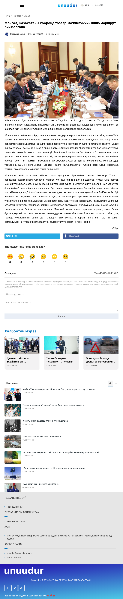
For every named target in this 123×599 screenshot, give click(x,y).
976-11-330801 (14, 557)
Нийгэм (17, 16)
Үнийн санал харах (16, 521)
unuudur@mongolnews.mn (19, 553)
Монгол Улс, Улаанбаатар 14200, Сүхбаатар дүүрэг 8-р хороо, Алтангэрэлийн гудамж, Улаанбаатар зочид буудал (59, 537)
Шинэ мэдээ (12, 383)
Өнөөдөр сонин (17, 34)
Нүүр (7, 16)
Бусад (27, 16)
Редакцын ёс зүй (15, 507)
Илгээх (61, 316)
